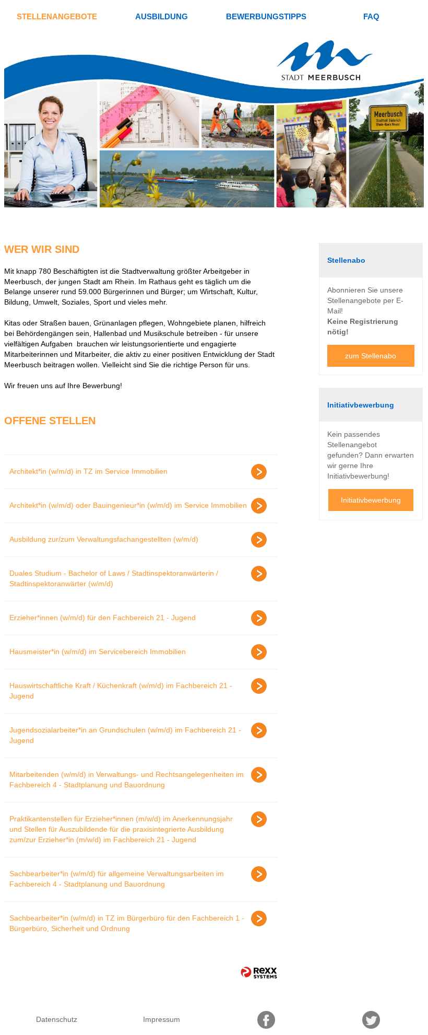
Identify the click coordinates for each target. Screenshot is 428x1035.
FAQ (371, 16)
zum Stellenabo (370, 356)
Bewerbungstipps (266, 16)
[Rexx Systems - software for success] (259, 972)
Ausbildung (161, 16)
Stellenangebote (57, 16)
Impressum (161, 1019)
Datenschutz (56, 1019)
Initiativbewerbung (371, 500)
